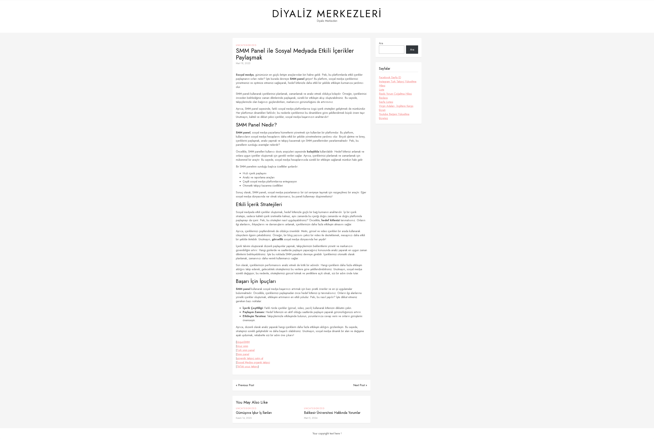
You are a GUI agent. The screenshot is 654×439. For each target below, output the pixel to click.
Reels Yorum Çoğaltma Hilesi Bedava (395, 96)
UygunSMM (243, 342)
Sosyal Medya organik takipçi (253, 362)
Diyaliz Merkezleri (327, 14)
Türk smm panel (246, 350)
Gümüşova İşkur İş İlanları (254, 412)
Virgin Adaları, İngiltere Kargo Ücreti (396, 108)
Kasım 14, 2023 (244, 418)
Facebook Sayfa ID (390, 77)
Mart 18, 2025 (243, 63)
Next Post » (360, 385)
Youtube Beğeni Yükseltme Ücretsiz (394, 116)
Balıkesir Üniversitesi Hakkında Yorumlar (332, 412)
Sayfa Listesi (386, 102)
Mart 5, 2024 (310, 418)
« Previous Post (245, 385)
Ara (381, 43)
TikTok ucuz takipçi (247, 366)
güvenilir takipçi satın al (250, 358)
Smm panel (243, 354)
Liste (381, 90)
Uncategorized (246, 45)
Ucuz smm (242, 346)
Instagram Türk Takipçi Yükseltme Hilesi (397, 84)
